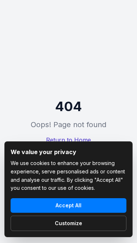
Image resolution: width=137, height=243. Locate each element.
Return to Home (68, 140)
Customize (68, 223)
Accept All (68, 205)
